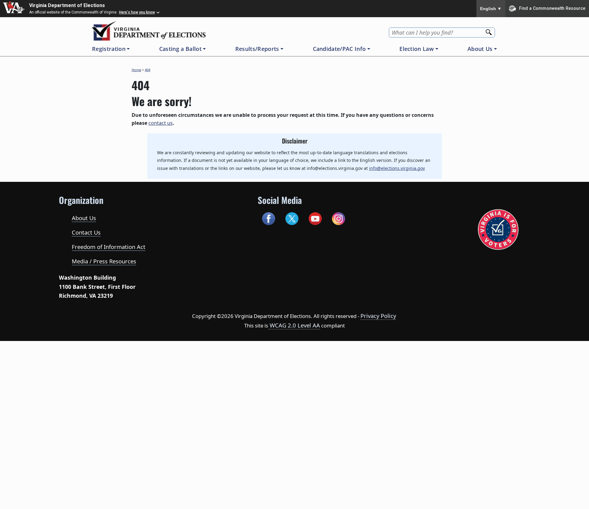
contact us (160, 123)
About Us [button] (480, 48)
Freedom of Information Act (108, 247)
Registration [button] (108, 48)
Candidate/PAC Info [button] (339, 48)
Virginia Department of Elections (67, 5)
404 (147, 69)
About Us (84, 218)
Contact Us (86, 232)
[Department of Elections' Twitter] (292, 218)
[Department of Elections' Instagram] (338, 218)
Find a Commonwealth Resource (552, 8)
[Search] (489, 30)
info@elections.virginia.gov (397, 168)
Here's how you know (137, 12)
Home (136, 69)
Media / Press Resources (104, 261)
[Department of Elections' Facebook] (268, 218)
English (491, 8)
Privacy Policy (378, 316)
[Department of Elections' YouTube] (315, 218)
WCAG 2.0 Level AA (294, 325)
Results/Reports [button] (257, 48)
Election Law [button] (416, 48)
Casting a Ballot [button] (180, 48)
